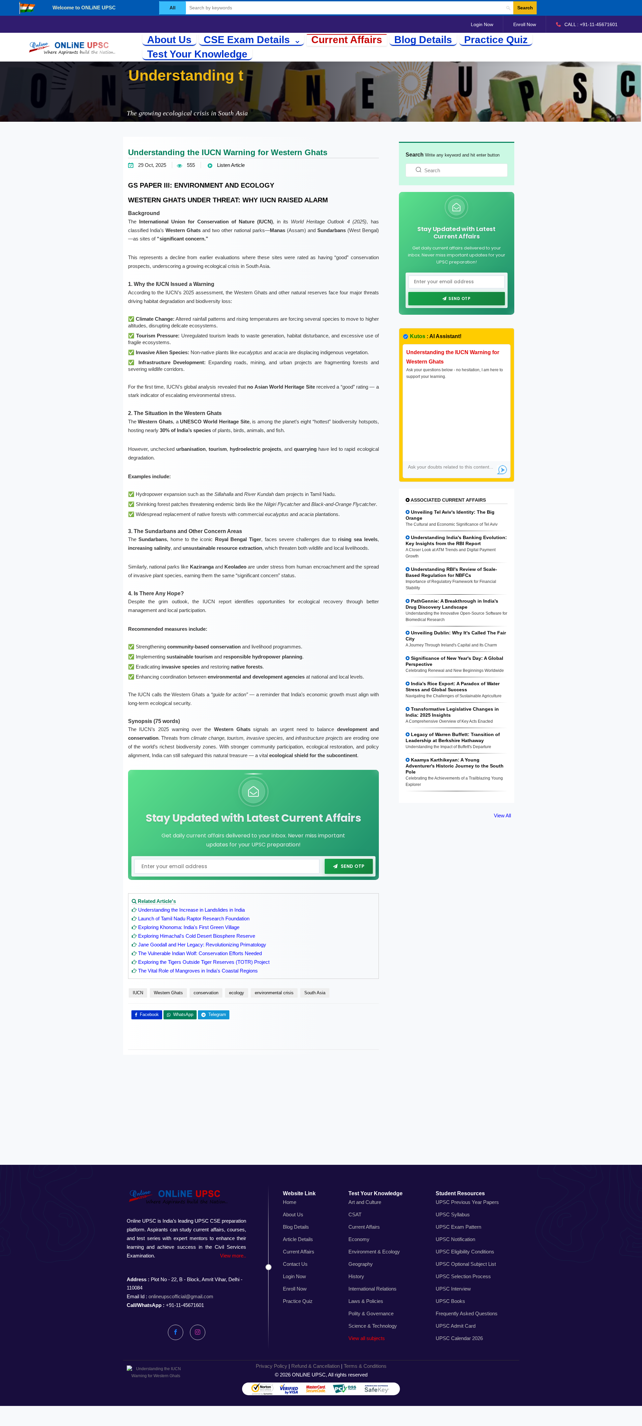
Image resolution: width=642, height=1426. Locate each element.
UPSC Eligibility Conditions (465, 1251)
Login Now (482, 24)
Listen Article (230, 165)
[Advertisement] (321, 1117)
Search (525, 7)
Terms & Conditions (365, 1366)
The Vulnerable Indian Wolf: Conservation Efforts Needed (200, 953)
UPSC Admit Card (455, 1326)
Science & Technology (372, 1326)
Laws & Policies (365, 1301)
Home (289, 1202)
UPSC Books (450, 1301)
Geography (360, 1264)
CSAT (354, 1214)
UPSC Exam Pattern (458, 1227)
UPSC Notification (455, 1239)
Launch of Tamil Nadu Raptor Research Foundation (193, 918)
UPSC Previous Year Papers (467, 1202)
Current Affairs (346, 39)
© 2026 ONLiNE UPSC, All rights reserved (321, 1375)
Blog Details (423, 39)
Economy (358, 1239)
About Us (169, 39)
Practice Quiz (496, 39)
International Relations (372, 1289)
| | (321, 1366)
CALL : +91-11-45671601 (591, 24)
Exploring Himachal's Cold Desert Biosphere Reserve (196, 936)
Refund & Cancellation (315, 1366)
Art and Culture (364, 1202)
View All (502, 815)
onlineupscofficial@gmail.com (180, 1296)
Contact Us (295, 1264)
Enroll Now (524, 24)
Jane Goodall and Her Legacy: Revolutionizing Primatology (202, 944)
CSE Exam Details (248, 39)
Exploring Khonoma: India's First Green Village (188, 927)
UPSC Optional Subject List (466, 1264)
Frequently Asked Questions (467, 1313)
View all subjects (366, 1338)
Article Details (298, 1239)
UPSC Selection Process (463, 1276)
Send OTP (352, 866)
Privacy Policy (271, 1366)
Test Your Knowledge (197, 54)
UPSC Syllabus (453, 1214)
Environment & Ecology (374, 1251)
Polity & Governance (371, 1313)
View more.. (233, 1255)
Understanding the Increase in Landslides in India (191, 910)
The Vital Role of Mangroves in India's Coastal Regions (198, 971)
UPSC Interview (453, 1289)
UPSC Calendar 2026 (459, 1338)
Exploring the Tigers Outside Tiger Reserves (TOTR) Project (204, 962)
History (356, 1276)
